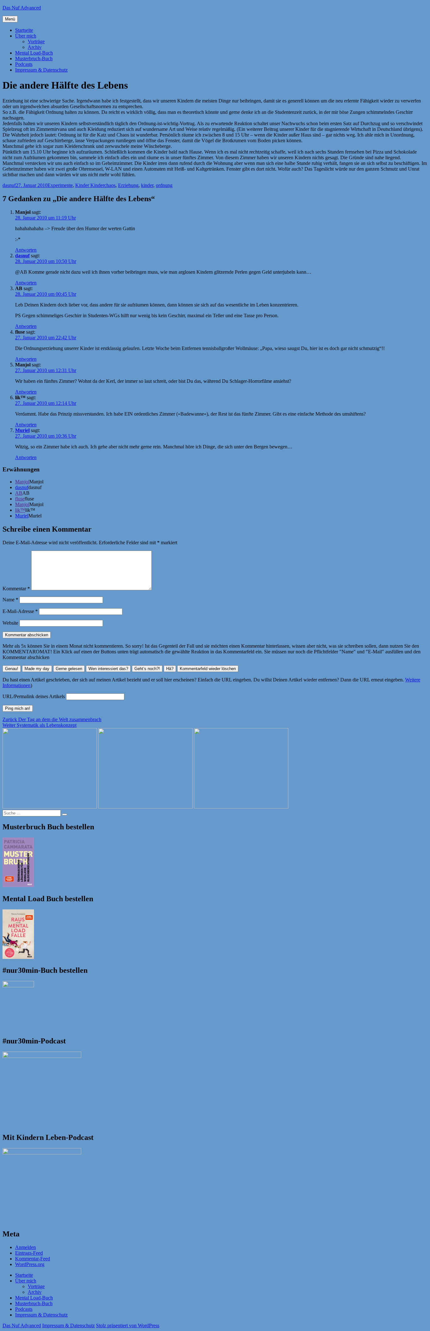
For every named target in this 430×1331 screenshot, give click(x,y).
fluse (20, 498)
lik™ (20, 510)
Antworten (26, 250)
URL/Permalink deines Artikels (34, 696)
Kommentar (16, 588)
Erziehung (128, 185)
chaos (110, 185)
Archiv (35, 47)
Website (10, 623)
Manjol (22, 481)
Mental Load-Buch (34, 52)
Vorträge (36, 41)
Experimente (60, 185)
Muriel (22, 430)
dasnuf (9, 185)
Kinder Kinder (89, 185)
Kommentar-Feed (32, 1258)
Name (10, 599)
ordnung (164, 185)
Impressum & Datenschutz (41, 70)
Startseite (24, 30)
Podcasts (23, 64)
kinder (147, 185)
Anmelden (25, 1247)
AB (18, 493)
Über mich (25, 35)
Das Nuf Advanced (22, 7)
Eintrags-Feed (29, 1253)
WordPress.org (29, 1264)
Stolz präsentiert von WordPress (127, 1325)
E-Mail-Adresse (20, 611)
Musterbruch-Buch (34, 58)
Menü (10, 19)
